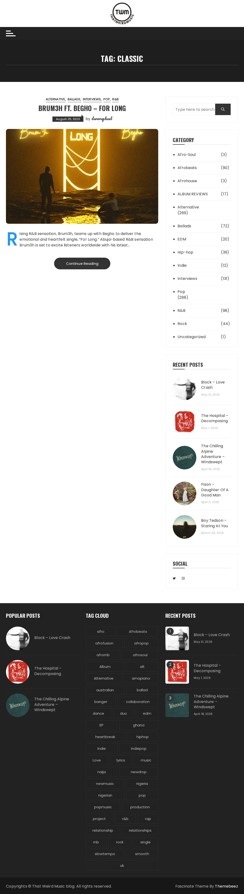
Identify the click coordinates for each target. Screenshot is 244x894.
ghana (138, 725)
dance (98, 713)
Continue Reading (82, 263)
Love (97, 760)
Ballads (74, 99)
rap (148, 818)
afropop (141, 643)
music (146, 760)
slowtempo (105, 853)
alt (142, 666)
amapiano (141, 678)
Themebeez (226, 886)
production (140, 806)
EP (101, 725)
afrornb (103, 654)
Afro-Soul (187, 154)
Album (105, 666)
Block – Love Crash (213, 385)
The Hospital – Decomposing (214, 418)
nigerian (105, 795)
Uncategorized (192, 337)
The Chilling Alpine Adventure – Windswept (213, 454)
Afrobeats (187, 167)
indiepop (139, 748)
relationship (102, 830)
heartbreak (105, 736)
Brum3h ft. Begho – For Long (82, 108)
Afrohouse (187, 181)
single (145, 842)
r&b (125, 818)
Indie (182, 265)
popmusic (103, 806)
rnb (96, 842)
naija (101, 771)
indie (101, 748)
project (99, 818)
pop (142, 795)
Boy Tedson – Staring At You (214, 523)
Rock (182, 323)
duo (123, 713)
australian (105, 689)
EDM (182, 239)
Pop (106, 99)
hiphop (143, 736)
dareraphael (102, 118)
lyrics (121, 760)
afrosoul (140, 654)
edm (147, 713)
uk (122, 865)
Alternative (55, 99)
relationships (140, 830)
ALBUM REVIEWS (193, 194)
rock (119, 842)
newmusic (105, 783)
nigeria (142, 783)
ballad (142, 689)
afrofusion (104, 643)
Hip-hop (185, 252)
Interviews (92, 99)
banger (100, 701)
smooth (142, 853)
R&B (115, 99)
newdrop (139, 771)
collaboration (138, 701)
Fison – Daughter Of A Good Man (215, 490)
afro (100, 631)
